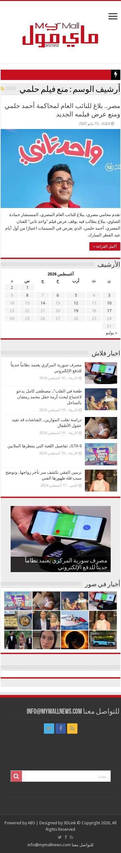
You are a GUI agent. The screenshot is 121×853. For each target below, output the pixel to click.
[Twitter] (49, 728)
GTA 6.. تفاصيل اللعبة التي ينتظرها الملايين (44, 445)
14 (42, 303)
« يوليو (111, 332)
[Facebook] (60, 728)
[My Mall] (61, 27)
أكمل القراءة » (104, 246)
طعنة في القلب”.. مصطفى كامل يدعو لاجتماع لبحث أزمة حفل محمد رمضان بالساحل (49, 397)
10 (109, 303)
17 (109, 310)
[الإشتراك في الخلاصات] (2, 88)
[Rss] (72, 728)
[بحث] (16, 776)
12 (76, 303)
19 (76, 310)
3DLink (70, 822)
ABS (31, 822)
